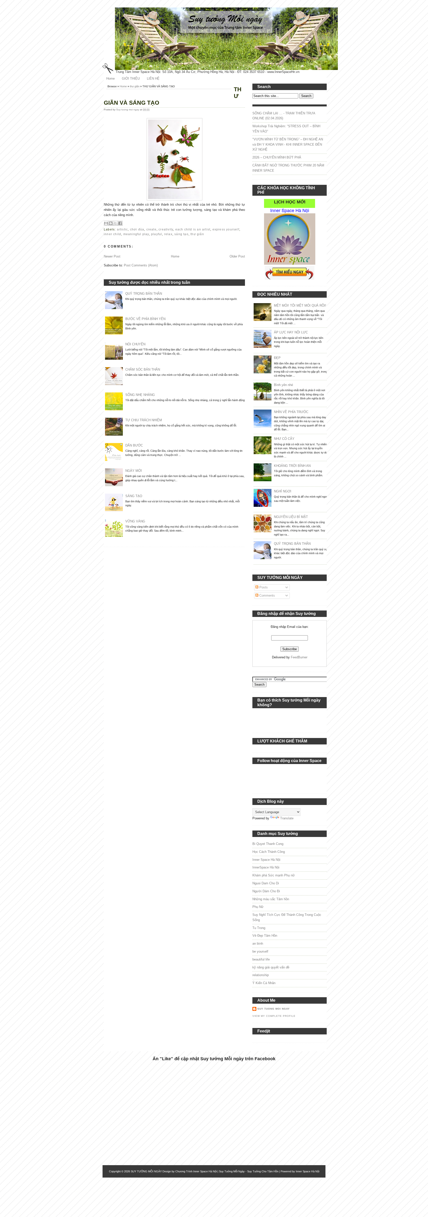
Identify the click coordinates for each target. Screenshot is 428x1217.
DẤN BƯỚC (134, 445)
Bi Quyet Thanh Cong (267, 844)
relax (168, 234)
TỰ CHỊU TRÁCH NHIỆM (143, 420)
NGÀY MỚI (133, 471)
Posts (263, 587)
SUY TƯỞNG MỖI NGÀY (146, 1171)
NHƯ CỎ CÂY (284, 439)
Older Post (237, 256)
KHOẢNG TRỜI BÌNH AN (292, 466)
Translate (287, 818)
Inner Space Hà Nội (266, 860)
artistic (122, 229)
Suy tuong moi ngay (128, 109)
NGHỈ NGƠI (282, 491)
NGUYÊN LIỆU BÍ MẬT (291, 517)
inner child (112, 234)
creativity (166, 229)
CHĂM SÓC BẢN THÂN (142, 369)
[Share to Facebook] (120, 223)
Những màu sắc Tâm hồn (270, 899)
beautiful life (261, 959)
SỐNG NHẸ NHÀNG (140, 395)
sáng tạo (181, 234)
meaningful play (136, 234)
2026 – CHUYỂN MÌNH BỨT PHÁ (276, 157)
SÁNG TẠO (133, 496)
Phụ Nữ (258, 907)
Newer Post (112, 256)
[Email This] (106, 223)
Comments (266, 595)
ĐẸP (277, 358)
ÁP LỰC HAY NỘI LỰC (291, 332)
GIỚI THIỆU (131, 78)
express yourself (226, 229)
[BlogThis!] (110, 223)
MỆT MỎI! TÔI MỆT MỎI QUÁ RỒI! (300, 305)
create (151, 229)
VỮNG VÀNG (135, 521)
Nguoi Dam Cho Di (265, 883)
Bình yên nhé (283, 385)
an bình (257, 943)
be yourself (260, 951)
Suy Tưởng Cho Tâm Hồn (262, 1171)
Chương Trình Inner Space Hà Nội (196, 1171)
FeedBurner (299, 657)
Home (110, 78)
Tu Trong (258, 928)
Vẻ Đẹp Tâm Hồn (264, 935)
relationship (260, 975)
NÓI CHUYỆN (135, 344)
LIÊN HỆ (153, 78)
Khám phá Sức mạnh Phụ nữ (273, 875)
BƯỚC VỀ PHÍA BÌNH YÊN (145, 319)
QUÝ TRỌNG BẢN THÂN (143, 293)
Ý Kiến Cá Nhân (263, 983)
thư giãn (134, 86)
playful (156, 234)
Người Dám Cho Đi (266, 891)
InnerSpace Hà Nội (265, 867)
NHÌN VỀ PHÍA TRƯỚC (291, 412)
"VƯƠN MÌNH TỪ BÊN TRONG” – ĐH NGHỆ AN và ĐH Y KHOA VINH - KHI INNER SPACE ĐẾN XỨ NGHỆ (287, 144)
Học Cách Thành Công (268, 852)
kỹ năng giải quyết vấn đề (270, 967)
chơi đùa (137, 229)
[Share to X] (115, 223)
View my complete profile (273, 1016)
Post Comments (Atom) (141, 265)
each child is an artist (193, 229)
